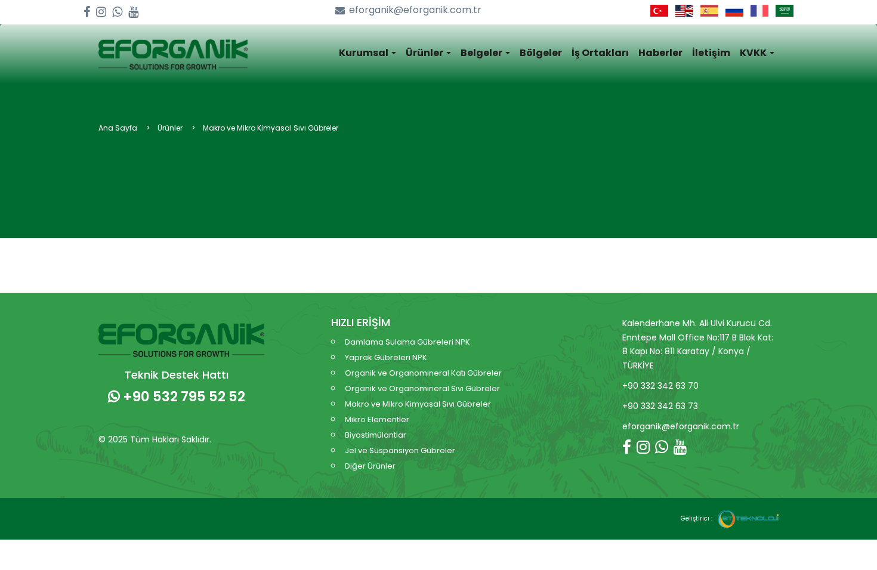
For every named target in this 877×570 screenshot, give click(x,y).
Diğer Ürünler (370, 466)
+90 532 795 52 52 (182, 396)
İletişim (711, 53)
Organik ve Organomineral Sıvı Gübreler (422, 388)
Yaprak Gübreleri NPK (386, 357)
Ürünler (170, 128)
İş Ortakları (600, 53)
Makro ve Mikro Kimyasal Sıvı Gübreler (270, 128)
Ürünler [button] (425, 53)
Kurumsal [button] (364, 53)
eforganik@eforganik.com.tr (415, 10)
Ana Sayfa (117, 128)
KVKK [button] (754, 53)
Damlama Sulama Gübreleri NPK (407, 342)
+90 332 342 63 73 (660, 406)
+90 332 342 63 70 (660, 386)
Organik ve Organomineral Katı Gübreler (423, 373)
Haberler (660, 53)
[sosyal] (87, 12)
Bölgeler (541, 53)
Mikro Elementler (377, 419)
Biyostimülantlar (375, 435)
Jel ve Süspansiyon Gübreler (400, 450)
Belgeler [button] (482, 53)
